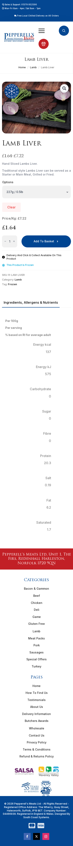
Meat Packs (36, 638)
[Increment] (14, 241)
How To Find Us (37, 692)
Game (36, 617)
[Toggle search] (64, 31)
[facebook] (27, 836)
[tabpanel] (36, 426)
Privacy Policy (36, 742)
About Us (36, 706)
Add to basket (44, 241)
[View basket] (44, 44)
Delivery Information (36, 714)
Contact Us (36, 735)
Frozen (12, 284)
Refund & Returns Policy (36, 756)
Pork (36, 645)
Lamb (33, 67)
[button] (64, 88)
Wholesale (36, 728)
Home (22, 67)
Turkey (36, 666)
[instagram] (45, 836)
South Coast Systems (36, 817)
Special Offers (36, 659)
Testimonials (36, 700)
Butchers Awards (36, 721)
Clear (11, 207)
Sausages (36, 652)
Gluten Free (36, 623)
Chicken (36, 602)
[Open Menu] (42, 31)
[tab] (31, 302)
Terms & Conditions (36, 749)
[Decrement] (5, 241)
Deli (36, 609)
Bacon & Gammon (36, 588)
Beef (36, 595)
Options (7, 182)
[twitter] (36, 836)
